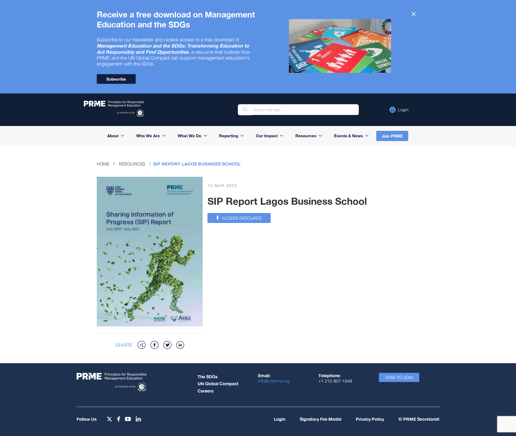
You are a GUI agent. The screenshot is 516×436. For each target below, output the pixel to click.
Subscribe (116, 79)
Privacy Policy (370, 418)
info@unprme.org (274, 381)
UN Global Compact (218, 383)
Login (279, 418)
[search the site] (245, 109)
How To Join (399, 377)
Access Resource (241, 218)
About (113, 135)
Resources (305, 135)
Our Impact (267, 135)
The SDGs (208, 376)
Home (103, 163)
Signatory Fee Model (320, 418)
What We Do (189, 135)
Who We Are (148, 135)
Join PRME (392, 136)
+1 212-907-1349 (335, 381)
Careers (206, 390)
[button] (399, 109)
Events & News (348, 135)
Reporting (228, 135)
